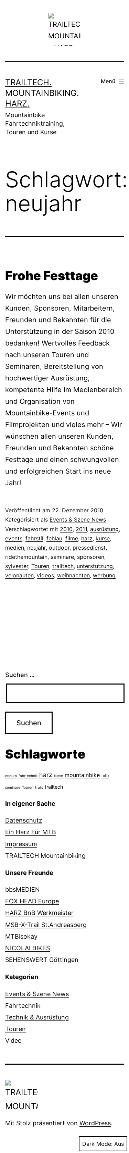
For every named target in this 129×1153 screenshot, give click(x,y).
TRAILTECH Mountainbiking (45, 855)
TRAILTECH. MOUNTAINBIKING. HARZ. (42, 93)
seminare (62, 556)
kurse (103, 538)
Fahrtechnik (23, 1005)
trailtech (63, 566)
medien (14, 547)
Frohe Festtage (51, 275)
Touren (40, 566)
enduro (11, 776)
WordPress (95, 1123)
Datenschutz (23, 820)
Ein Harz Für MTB (30, 832)
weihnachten (73, 575)
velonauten (19, 575)
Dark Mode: (97, 1143)
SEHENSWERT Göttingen (41, 959)
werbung (104, 575)
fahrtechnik (28, 776)
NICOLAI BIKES (27, 948)
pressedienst (89, 547)
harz (87, 538)
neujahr (36, 547)
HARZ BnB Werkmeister (39, 912)
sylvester (16, 566)
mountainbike (82, 775)
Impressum (21, 844)
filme (71, 538)
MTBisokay (21, 936)
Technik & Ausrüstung (37, 1017)
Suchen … (20, 674)
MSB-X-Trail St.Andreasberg (46, 924)
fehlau (54, 538)
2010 (66, 529)
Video (13, 1040)
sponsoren (90, 556)
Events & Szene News (78, 519)
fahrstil (34, 538)
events (13, 538)
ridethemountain (26, 556)
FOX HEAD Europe (32, 901)
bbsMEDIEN (22, 889)
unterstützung (95, 566)
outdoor (59, 547)
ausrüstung (104, 529)
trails (39, 787)
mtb (105, 775)
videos (45, 575)
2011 (81, 529)
